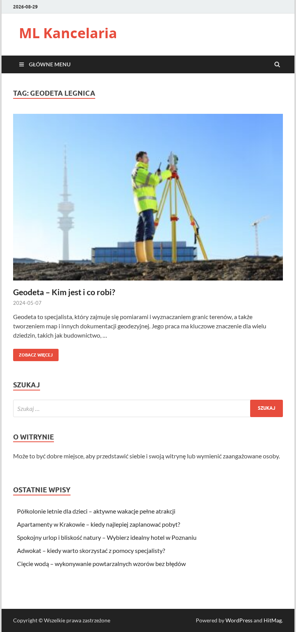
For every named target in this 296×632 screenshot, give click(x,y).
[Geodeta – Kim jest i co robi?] (148, 200)
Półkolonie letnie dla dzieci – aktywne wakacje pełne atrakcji (96, 511)
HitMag (273, 620)
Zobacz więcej (33, 353)
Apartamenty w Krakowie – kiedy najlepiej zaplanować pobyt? (98, 524)
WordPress (238, 620)
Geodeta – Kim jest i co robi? (64, 292)
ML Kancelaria (68, 33)
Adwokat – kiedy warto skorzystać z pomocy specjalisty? (91, 550)
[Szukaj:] (148, 408)
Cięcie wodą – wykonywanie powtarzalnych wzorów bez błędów (101, 563)
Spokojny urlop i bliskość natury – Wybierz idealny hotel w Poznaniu (107, 537)
